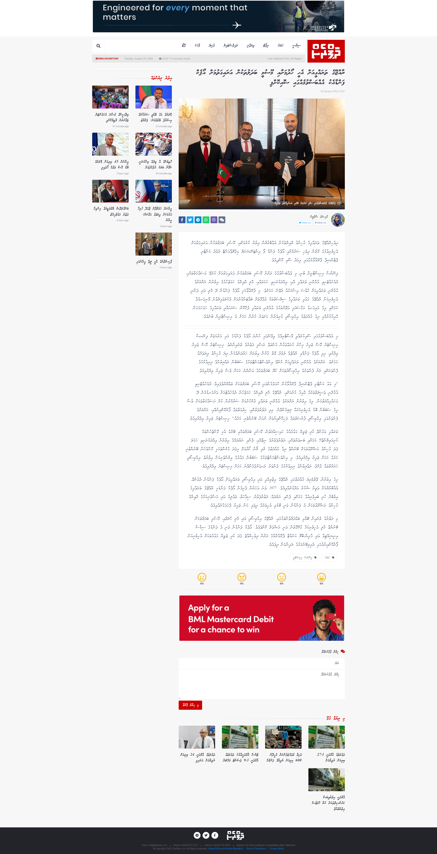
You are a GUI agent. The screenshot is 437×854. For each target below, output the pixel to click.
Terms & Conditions (256, 848)
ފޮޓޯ (184, 45)
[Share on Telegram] (198, 219)
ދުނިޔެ (212, 45)
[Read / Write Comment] (221, 219)
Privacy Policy (277, 848)
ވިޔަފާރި (250, 45)
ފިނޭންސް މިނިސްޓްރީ (303, 557)
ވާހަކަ (197, 45)
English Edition (108, 58)
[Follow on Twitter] (206, 835)
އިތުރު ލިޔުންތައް (161, 78)
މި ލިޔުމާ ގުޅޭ (336, 718)
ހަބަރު (280, 45)
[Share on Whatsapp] (206, 219)
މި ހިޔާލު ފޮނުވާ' (190, 705)
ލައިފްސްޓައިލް (231, 45)
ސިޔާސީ (296, 45)
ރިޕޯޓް (266, 45)
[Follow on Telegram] (197, 835)
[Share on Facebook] (182, 219)
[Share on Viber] (214, 219)
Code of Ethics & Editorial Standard (225, 848)
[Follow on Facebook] (214, 835)
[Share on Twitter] (190, 219)
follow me (321, 222)
